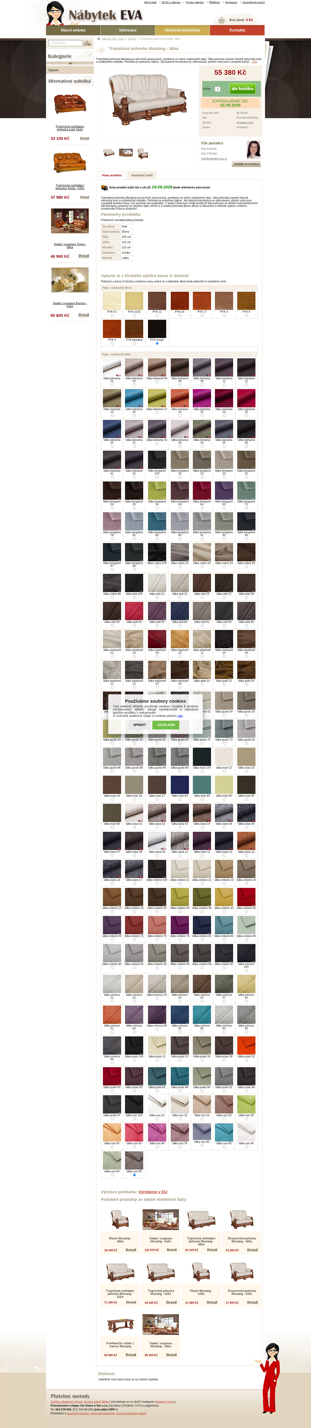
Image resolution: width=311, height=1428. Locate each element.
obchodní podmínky (103, 1413)
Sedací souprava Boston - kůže (70, 305)
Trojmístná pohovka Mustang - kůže (161, 1292)
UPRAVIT (139, 725)
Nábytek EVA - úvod (113, 38)
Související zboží (142, 175)
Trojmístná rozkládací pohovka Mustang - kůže (120, 1293)
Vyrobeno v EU (245, 122)
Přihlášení (214, 2)
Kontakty (237, 30)
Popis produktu (112, 175)
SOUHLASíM (166, 725)
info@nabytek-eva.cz (214, 158)
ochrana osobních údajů (131, 1413)
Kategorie (52, 52)
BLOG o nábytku (171, 2)
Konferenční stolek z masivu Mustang (120, 1345)
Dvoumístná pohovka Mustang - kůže (242, 1292)
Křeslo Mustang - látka (120, 1240)
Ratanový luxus (164, 1401)
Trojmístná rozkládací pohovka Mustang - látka (201, 1241)
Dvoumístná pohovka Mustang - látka (242, 1240)
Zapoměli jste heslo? (253, 2)
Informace (128, 30)
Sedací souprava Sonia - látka (70, 245)
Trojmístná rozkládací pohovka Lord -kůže (70, 128)
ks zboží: (241, 20)
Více (254, 61)
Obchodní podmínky (182, 30)
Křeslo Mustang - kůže (201, 1292)
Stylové (53, 70)
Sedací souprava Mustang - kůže (161, 1240)
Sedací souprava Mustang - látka (161, 1345)
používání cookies (78, 1413)
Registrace (231, 2)
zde (180, 716)
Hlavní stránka (73, 30)
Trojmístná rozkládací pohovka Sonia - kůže (70, 187)
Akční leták (150, 2)
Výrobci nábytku (195, 2)
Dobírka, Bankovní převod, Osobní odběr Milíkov (80, 1401)
